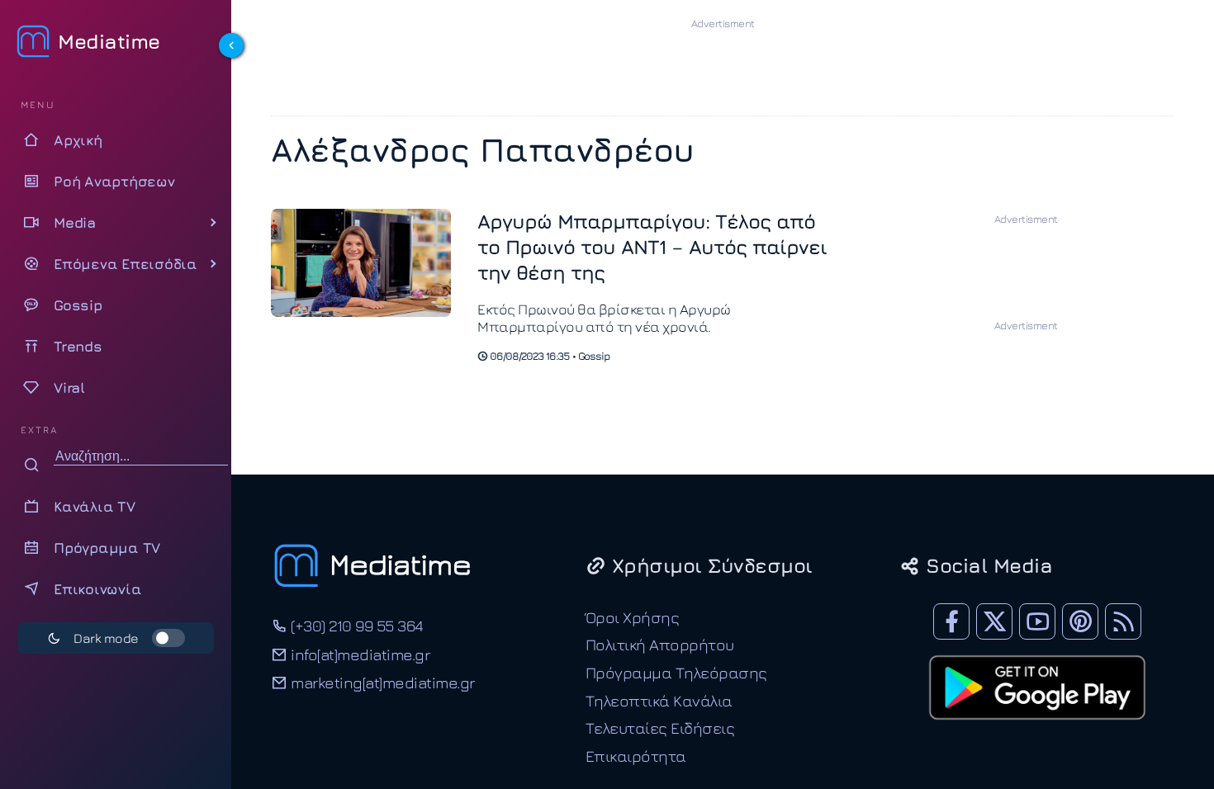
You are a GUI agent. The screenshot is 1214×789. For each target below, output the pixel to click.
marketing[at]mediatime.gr (381, 682)
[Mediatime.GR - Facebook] (951, 621)
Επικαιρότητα (636, 755)
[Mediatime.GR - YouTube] (1037, 621)
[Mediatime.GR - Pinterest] (1080, 621)
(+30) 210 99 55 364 (355, 625)
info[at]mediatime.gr (358, 654)
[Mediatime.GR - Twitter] (994, 621)
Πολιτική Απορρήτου (660, 644)
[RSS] (1123, 621)
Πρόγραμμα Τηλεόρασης (676, 672)
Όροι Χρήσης (633, 616)
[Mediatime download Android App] (1037, 730)
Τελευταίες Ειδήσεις (660, 727)
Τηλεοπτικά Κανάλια (659, 700)
